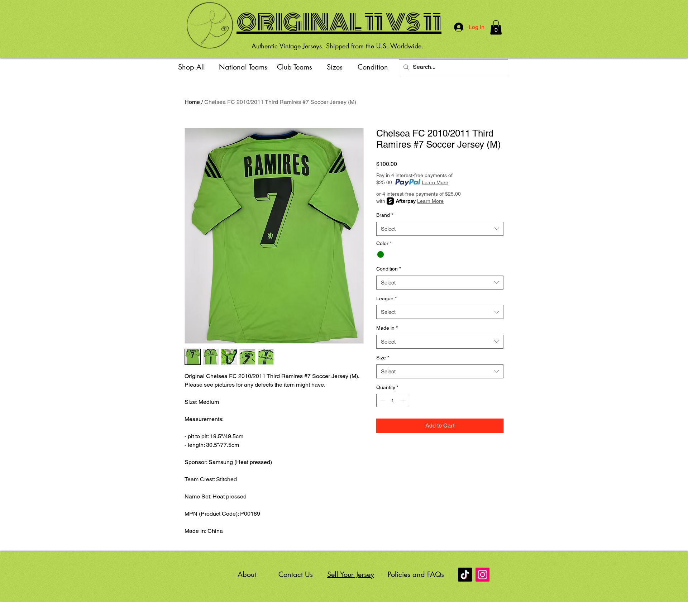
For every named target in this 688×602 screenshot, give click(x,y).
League (386, 298)
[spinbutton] (392, 400)
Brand (384, 215)
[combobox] (439, 229)
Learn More (435, 182)
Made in (387, 328)
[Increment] (403, 400)
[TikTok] (465, 575)
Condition (388, 269)
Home (192, 102)
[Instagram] (482, 575)
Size (382, 357)
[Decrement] (381, 400)
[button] (496, 27)
